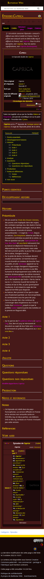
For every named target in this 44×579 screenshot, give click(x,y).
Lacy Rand (23, 243)
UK (20, 98)
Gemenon (37, 326)
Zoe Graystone (19, 235)
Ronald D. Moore (25, 91)
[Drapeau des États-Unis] (20, 94)
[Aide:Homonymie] (7, 33)
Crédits (14, 28)
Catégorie (5, 532)
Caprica (26, 41)
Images (29, 28)
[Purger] (29, 21)
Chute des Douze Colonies (28, 220)
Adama (36, 114)
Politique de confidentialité (11, 573)
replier (38, 443)
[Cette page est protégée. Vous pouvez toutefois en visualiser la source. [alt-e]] (21, 21)
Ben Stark (13, 243)
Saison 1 (22, 84)
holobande (17, 305)
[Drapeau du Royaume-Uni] (29, 96)
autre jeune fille (14, 277)
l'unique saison (33, 124)
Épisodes (13, 532)
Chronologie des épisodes (22, 101)
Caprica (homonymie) (28, 46)
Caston (14, 308)
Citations (38, 28)
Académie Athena (26, 321)
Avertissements (30, 576)
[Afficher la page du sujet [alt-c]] (3, 21)
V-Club (30, 233)
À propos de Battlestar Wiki (11, 576)
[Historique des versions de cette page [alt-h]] (25, 21)
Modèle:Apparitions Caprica (13, 383)
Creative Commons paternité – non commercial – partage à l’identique (21, 562)
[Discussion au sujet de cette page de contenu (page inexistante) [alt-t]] (8, 21)
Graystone (7, 117)
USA (23, 94)
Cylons (24, 119)
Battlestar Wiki (15, 3)
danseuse (22, 264)
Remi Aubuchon (24, 89)
